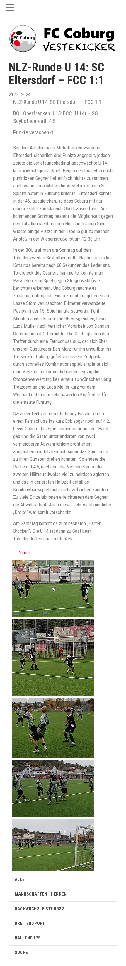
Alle (20, 879)
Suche (21, 952)
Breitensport (30, 923)
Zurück (24, 553)
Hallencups (28, 938)
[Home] (63, 37)
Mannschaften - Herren (41, 894)
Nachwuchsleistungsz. (40, 908)
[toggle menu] (63, 7)
